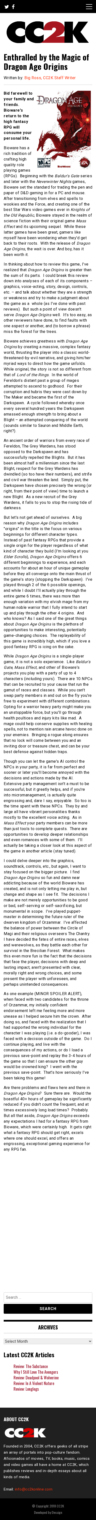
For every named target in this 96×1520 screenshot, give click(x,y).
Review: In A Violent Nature (34, 1383)
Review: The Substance (31, 1366)
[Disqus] (48, 1219)
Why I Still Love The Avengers (36, 1372)
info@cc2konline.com (34, 1489)
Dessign (57, 1512)
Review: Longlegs (26, 1389)
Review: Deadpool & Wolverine (36, 1378)
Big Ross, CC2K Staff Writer (50, 77)
